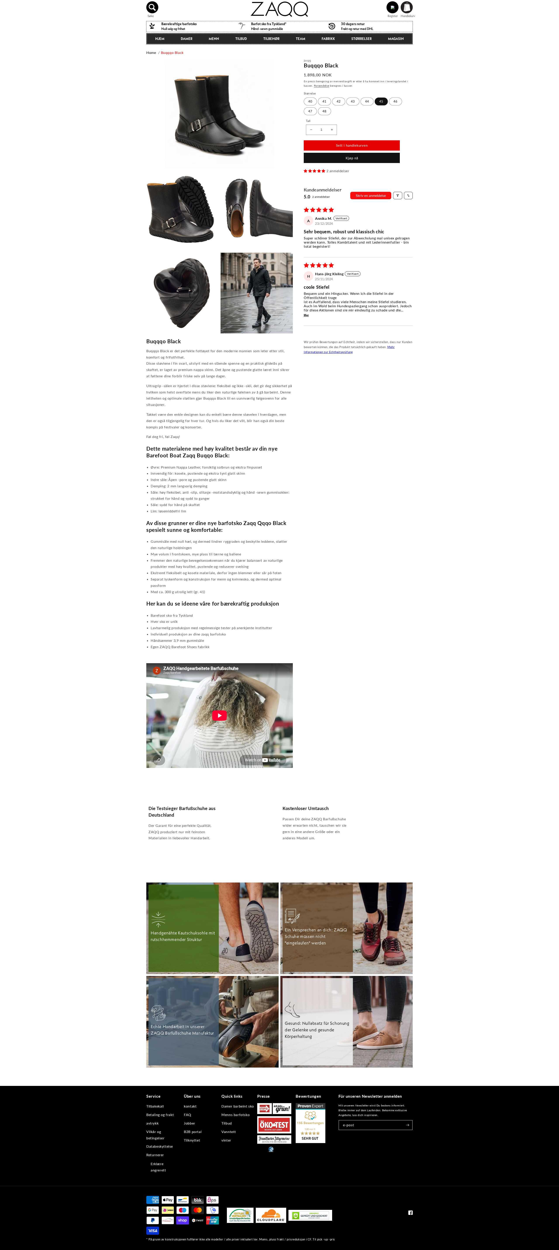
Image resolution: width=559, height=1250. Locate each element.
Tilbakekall (155, 1106)
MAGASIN (396, 38)
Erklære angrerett (158, 1167)
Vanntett (228, 1132)
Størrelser (361, 38)
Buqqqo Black (172, 52)
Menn (214, 38)
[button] (152, 7)
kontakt (190, 1106)
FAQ (187, 1115)
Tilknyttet (192, 1140)
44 (367, 101)
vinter (226, 1140)
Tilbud (241, 38)
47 (310, 111)
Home (151, 52)
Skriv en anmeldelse (371, 195)
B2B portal (193, 1132)
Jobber (189, 1123)
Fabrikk (328, 38)
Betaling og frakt (160, 1115)
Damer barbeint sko (237, 1106)
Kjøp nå (352, 158)
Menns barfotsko (235, 1115)
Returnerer (155, 1155)
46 (395, 101)
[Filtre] (397, 195)
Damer (186, 38)
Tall (308, 121)
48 (324, 111)
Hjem (159, 38)
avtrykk (152, 1123)
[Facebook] (410, 1214)
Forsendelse (321, 85)
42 (339, 101)
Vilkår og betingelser (155, 1135)
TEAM (300, 38)
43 (353, 101)
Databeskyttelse (159, 1146)
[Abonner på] (407, 1125)
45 (381, 101)
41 (324, 101)
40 (310, 101)
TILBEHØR (271, 38)
